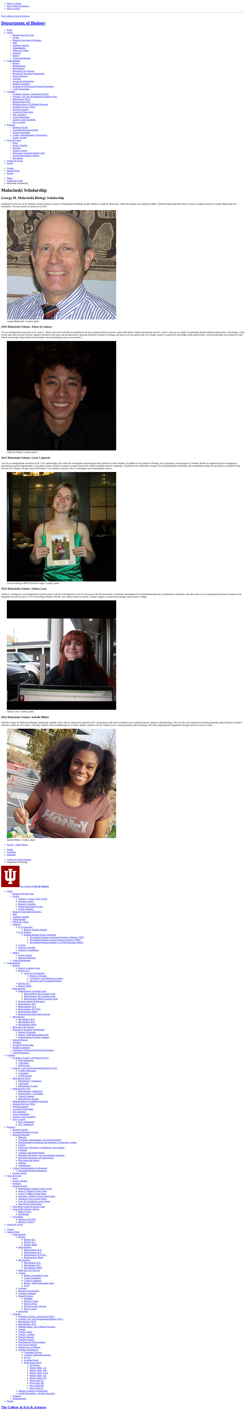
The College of (34, 886)
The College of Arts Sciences (15, 16)
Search (10, 163)
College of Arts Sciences (19, 859)
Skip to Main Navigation (18, 6)
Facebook (11, 852)
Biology (23, 22)
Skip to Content (14, 3)
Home (9, 30)
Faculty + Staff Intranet (17, 845)
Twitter (10, 849)
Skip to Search (13, 8)
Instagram (11, 854)
